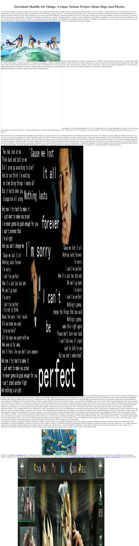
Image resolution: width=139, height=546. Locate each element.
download (19, 455)
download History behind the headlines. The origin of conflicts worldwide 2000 (95, 457)
